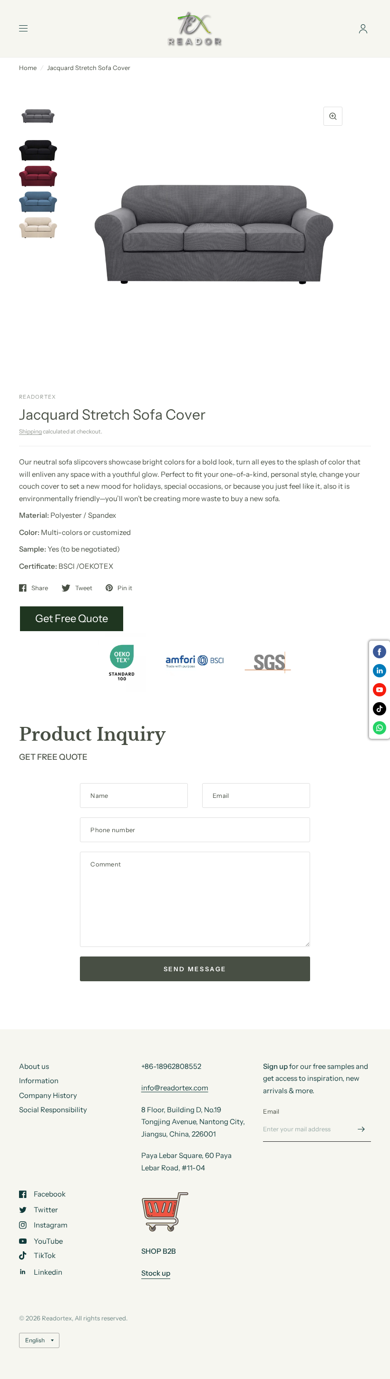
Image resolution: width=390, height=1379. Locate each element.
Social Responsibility (53, 1109)
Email (271, 1111)
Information (38, 1080)
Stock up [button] (155, 1273)
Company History (48, 1095)
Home (28, 67)
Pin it (124, 588)
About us (34, 1066)
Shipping (30, 431)
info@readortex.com (174, 1087)
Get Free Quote (71, 618)
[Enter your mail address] (361, 1129)
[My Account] (363, 28)
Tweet (83, 588)
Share (39, 588)
